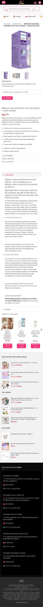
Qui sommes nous (8, 592)
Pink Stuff (32, 599)
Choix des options (7, 345)
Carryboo (16, 598)
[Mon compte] (39, 2)
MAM (5, 597)
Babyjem (27, 593)
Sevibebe (31, 597)
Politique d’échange (21, 587)
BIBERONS (17, 24)
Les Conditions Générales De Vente (21, 585)
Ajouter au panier (35, 345)
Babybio (23, 592)
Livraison (31, 586)
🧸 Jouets (17, 16)
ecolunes (37, 596)
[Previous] (5, 50)
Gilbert (14, 594)
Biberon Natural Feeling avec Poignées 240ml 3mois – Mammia (7, 335)
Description (9, 175)
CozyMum (30, 592)
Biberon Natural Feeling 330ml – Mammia (21, 334)
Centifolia (12, 593)
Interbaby (7, 594)
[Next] (37, 50)
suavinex (25, 596)
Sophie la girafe (26, 598)
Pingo (31, 596)
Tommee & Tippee (33, 594)
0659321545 (9, 542)
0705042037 (9, 562)
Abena (6, 593)
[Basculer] (3, 175)
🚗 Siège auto (30, 16)
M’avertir (7, 98)
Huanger (5, 596)
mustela (10, 597)
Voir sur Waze (10, 546)
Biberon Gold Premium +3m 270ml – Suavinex (35, 334)
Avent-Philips (10, 161)
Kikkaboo (19, 593)
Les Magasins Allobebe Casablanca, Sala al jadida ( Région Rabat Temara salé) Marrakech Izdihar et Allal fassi (21, 590)
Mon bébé (12, 596)
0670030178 (9, 485)
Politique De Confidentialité (18, 586)
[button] (3, 2)
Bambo (17, 592)
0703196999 (9, 504)
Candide (24, 597)
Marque (8, 309)
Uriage (37, 597)
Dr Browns (8, 598)
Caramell (35, 598)
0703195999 (9, 523)
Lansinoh (37, 592)
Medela (19, 596)
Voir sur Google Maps (12, 488)
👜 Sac (6, 16)
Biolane (10, 599)
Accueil (7, 24)
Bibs (18, 594)
